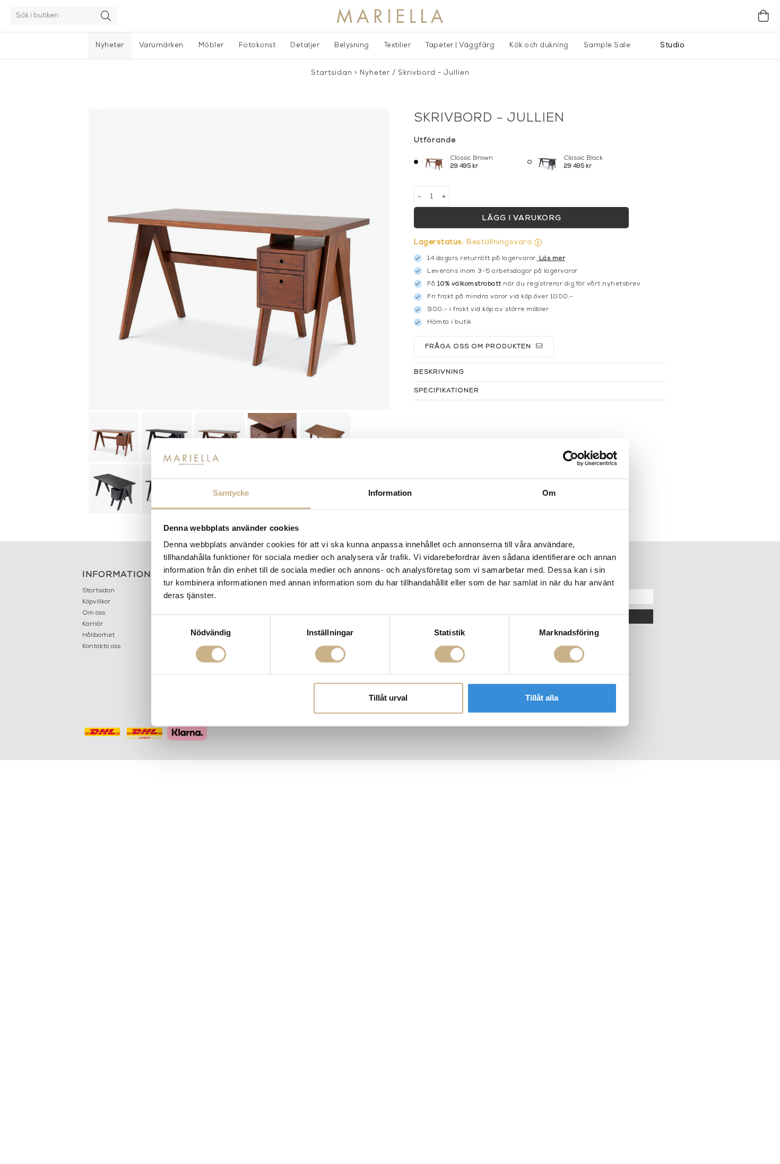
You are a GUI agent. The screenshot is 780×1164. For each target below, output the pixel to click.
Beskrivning (439, 372)
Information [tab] (390, 493)
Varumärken (161, 45)
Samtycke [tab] (231, 493)
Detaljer (304, 45)
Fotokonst (257, 45)
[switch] (330, 653)
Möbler (211, 45)
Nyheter (110, 45)
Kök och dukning (539, 45)
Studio (672, 45)
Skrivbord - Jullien (434, 73)
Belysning (351, 45)
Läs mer (552, 258)
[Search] (106, 16)
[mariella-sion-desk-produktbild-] (239, 259)
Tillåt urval (388, 698)
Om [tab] (549, 493)
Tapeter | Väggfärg (460, 45)
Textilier (397, 45)
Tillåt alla (541, 698)
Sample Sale (607, 45)
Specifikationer (446, 390)
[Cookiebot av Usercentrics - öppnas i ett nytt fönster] (570, 458)
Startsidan (331, 73)
